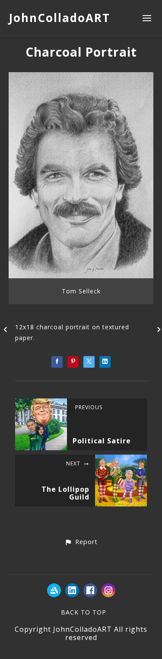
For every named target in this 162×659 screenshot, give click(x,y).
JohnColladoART (59, 17)
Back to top (83, 612)
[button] (81, 542)
